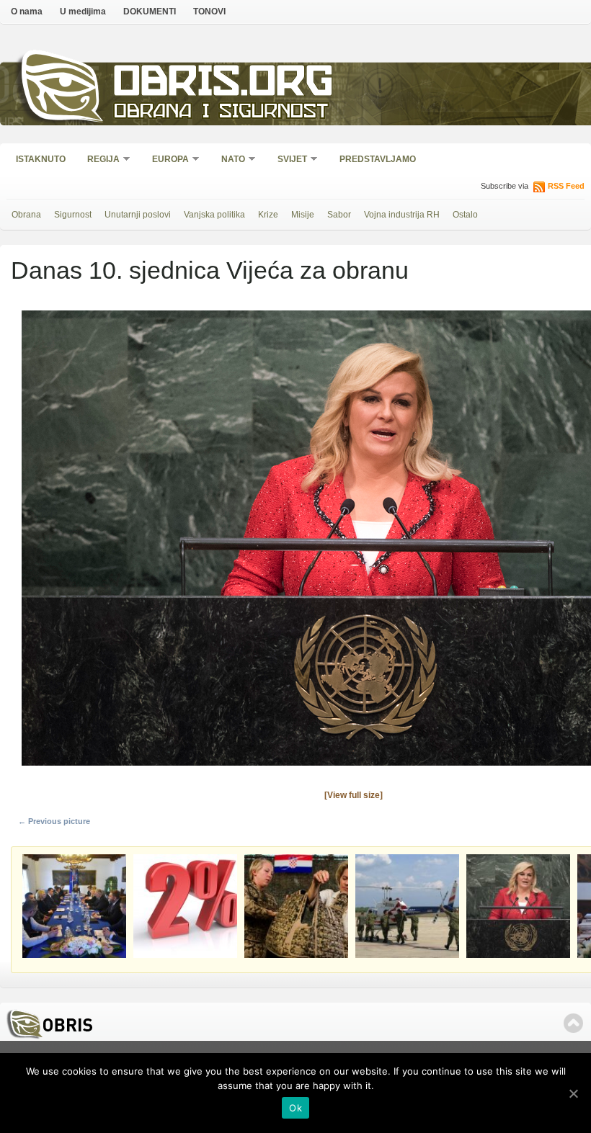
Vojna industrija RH (402, 215)
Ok (295, 1108)
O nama (27, 11)
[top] (573, 1023)
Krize (268, 215)
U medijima (83, 11)
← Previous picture (54, 821)
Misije (302, 215)
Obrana (26, 215)
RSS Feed (566, 186)
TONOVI (209, 11)
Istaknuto (41, 159)
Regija (99, 160)
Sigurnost (73, 215)
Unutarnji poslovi (138, 215)
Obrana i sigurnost (221, 113)
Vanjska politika (214, 215)
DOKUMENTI (149, 11)
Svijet (287, 160)
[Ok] (573, 1093)
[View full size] (353, 795)
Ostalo (465, 215)
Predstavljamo (377, 159)
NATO (228, 160)
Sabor (339, 215)
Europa (166, 160)
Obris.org (224, 85)
